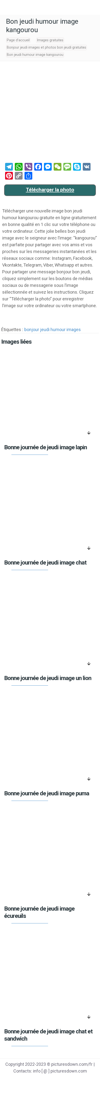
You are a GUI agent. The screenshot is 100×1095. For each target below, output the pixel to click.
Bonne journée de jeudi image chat (45, 562)
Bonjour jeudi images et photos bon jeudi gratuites (46, 47)
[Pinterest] (56, 1080)
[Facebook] (31, 1080)
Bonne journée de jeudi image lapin (45, 447)
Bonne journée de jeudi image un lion (47, 678)
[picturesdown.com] (50, 7)
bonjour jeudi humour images (52, 329)
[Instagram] (68, 1080)
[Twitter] (43, 1080)
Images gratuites (50, 40)
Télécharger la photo (50, 190)
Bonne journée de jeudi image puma (46, 793)
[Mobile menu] (6, 7)
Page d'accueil (18, 40)
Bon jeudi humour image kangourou (35, 55)
